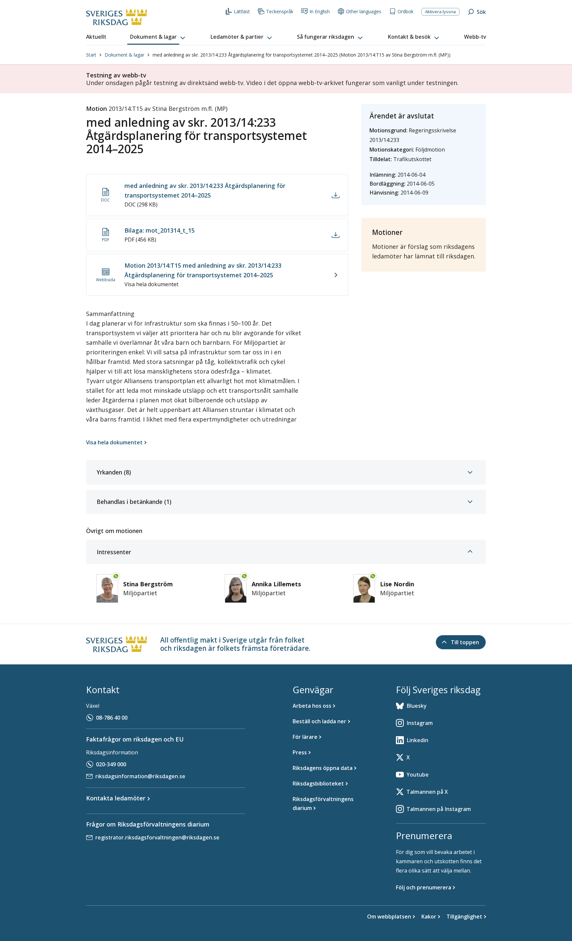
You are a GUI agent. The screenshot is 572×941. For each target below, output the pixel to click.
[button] (158, 37)
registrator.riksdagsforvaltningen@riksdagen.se (157, 837)
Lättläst (242, 11)
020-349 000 (111, 764)
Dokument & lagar (124, 55)
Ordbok (405, 11)
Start (91, 55)
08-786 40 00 (111, 717)
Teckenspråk (279, 11)
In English (320, 11)
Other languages (363, 11)
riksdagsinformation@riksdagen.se (140, 776)
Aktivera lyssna (440, 12)
